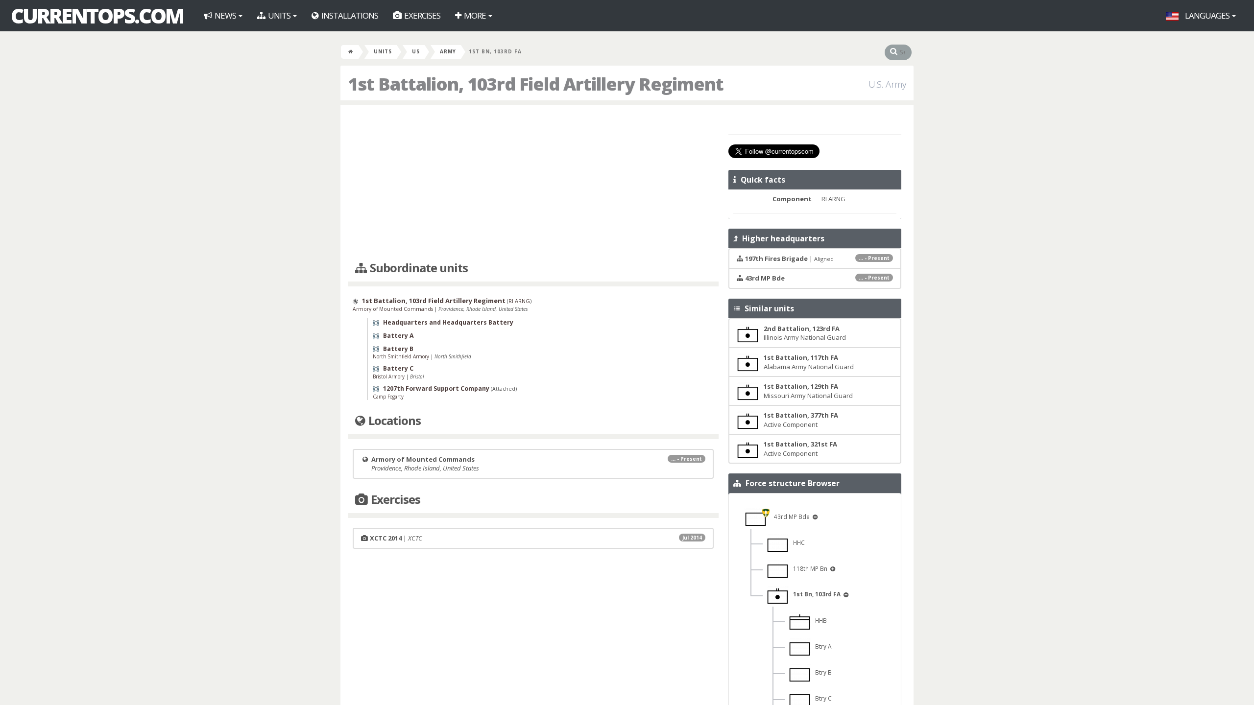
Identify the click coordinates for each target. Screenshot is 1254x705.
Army (448, 51)
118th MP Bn (809, 568)
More (474, 15)
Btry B (821, 672)
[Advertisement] (533, 183)
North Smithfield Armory (402, 356)
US (416, 51)
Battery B (398, 349)
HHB (819, 620)
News (225, 15)
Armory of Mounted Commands (393, 309)
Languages (1207, 15)
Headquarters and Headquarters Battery (448, 322)
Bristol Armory (389, 376)
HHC (797, 542)
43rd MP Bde (790, 516)
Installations (349, 15)
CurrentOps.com (97, 15)
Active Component (801, 420)
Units (279, 15)
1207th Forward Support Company (436, 388)
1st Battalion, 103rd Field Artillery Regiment (434, 300)
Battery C (398, 368)
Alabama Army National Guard (809, 362)
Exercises (421, 15)
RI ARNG (519, 301)
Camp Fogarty (388, 396)
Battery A (398, 335)
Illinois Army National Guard (805, 333)
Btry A (821, 646)
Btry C (821, 698)
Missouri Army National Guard (808, 391)
